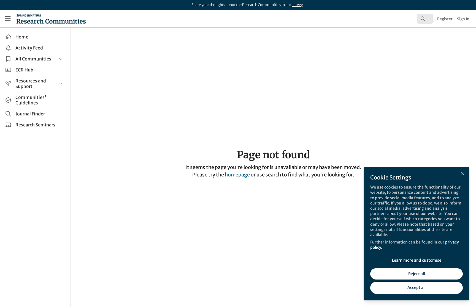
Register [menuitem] (445, 18)
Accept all (416, 287)
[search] (425, 19)
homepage (237, 175)
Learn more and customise (416, 260)
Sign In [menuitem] (463, 18)
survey (297, 4)
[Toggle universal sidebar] (7, 18)
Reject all (416, 273)
